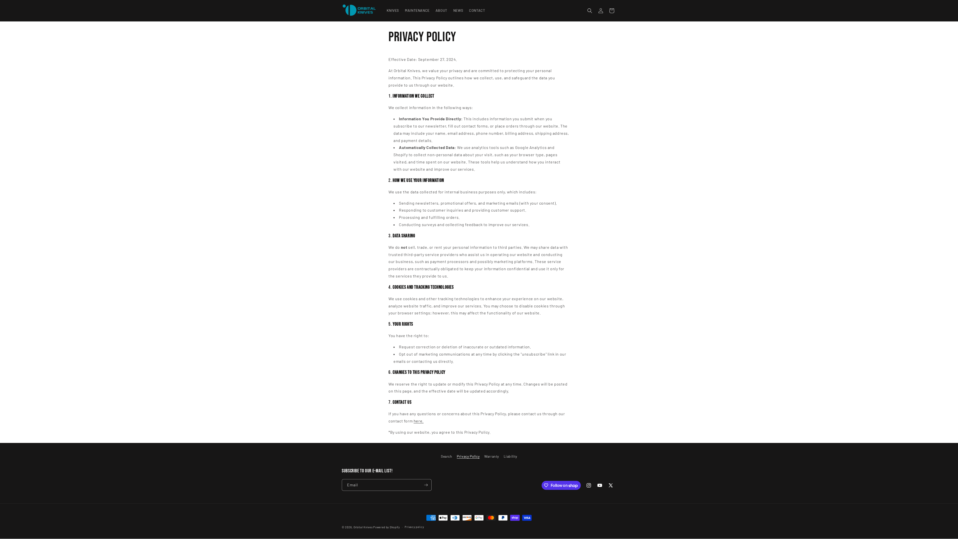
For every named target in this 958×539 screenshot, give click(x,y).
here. (419, 420)
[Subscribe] (425, 485)
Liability (510, 456)
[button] (589, 10)
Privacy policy (414, 527)
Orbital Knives (363, 527)
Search (446, 456)
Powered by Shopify (386, 527)
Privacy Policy (468, 456)
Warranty (491, 456)
